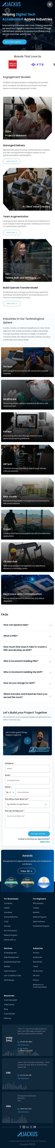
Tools (6, 921)
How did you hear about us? (17, 799)
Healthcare (37, 957)
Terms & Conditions (38, 1141)
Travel (35, 966)
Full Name (9, 763)
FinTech (36, 953)
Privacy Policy (25, 1141)
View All (25, 871)
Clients (7, 908)
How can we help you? (14, 811)
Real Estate (37, 962)
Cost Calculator (10, 1000)
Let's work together (13, 42)
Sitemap (7, 1018)
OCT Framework (10, 930)
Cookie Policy (14, 1141)
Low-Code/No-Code (12, 975)
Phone (8, 787)
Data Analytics (10, 971)
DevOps (7, 966)
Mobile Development (12, 962)
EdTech (36, 980)
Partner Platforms (11, 917)
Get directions (23, 1045)
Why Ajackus (38, 903)
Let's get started (38, 834)
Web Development (11, 957)
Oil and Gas (38, 971)
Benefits (36, 912)
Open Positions (39, 921)
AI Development (10, 953)
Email (8, 775)
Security (7, 926)
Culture (36, 908)
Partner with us (10, 940)
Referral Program (11, 935)
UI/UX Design (9, 980)
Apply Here (45, 841)
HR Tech (36, 975)
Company (8, 903)
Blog (6, 1009)
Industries (8, 912)
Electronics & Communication (40, 985)
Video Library (9, 1004)
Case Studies (9, 1014)
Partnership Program (41, 926)
